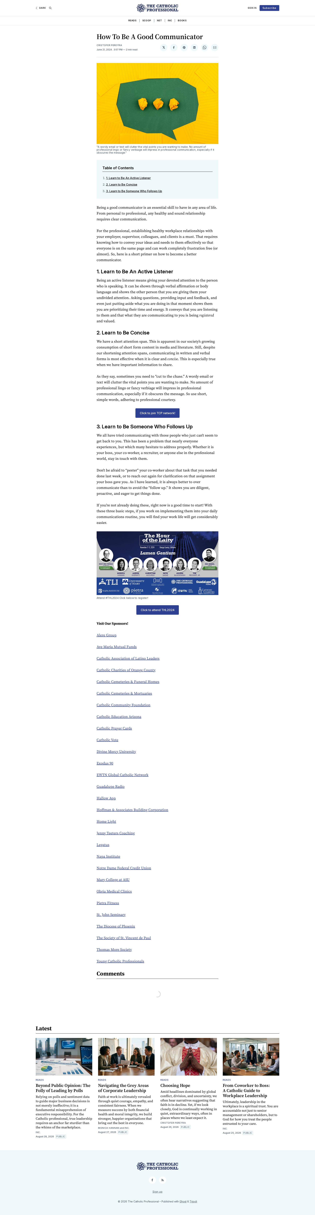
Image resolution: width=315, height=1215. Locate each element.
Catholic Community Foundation (123, 704)
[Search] (50, 8)
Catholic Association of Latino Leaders (128, 658)
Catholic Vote (107, 739)
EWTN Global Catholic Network (122, 774)
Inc (170, 20)
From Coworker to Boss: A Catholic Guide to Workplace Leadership (246, 1090)
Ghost (183, 1201)
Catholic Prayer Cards (114, 728)
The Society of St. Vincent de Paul (124, 937)
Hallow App (106, 798)
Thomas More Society (114, 949)
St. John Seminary (111, 914)
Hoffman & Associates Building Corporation (132, 809)
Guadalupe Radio (111, 786)
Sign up (158, 1191)
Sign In (252, 8)
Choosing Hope (175, 1085)
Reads (132, 20)
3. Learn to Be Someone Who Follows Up (134, 191)
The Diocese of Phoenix (116, 926)
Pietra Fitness (108, 902)
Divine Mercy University (116, 751)
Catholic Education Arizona (119, 716)
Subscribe (269, 7)
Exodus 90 (105, 763)
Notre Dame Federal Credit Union (124, 868)
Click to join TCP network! (157, 413)
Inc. (38, 1132)
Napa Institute (108, 856)
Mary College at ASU (113, 879)
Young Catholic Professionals (120, 961)
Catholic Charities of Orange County (126, 670)
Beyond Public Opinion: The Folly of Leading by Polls (63, 1087)
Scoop (146, 20)
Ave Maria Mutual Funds (117, 646)
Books (182, 20)
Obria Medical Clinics (114, 891)
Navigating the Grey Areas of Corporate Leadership (123, 1087)
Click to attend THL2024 (157, 610)
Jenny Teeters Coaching (116, 833)
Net (159, 20)
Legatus (103, 844)
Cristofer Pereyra (109, 45)
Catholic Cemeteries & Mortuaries (124, 693)
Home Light (106, 821)
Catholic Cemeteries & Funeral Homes (128, 681)
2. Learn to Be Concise (121, 184)
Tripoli (193, 1201)
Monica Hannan (108, 1128)
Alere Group (106, 635)
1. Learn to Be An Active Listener (128, 178)
